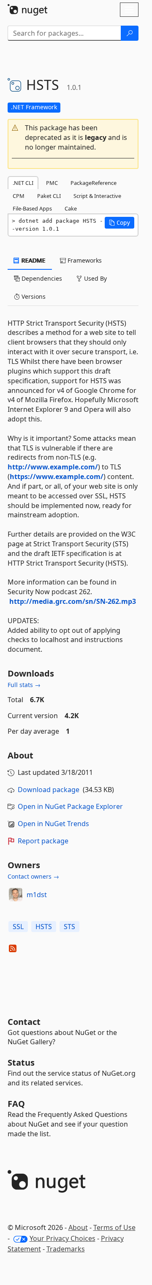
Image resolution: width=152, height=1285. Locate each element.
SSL (18, 926)
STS (69, 926)
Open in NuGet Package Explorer (70, 806)
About (78, 1227)
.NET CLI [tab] (23, 183)
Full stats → (24, 685)
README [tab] (33, 260)
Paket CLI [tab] (49, 196)
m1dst (37, 894)
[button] (73, 137)
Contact (24, 1021)
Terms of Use (114, 1227)
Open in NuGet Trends (53, 823)
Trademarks (65, 1248)
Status (21, 1062)
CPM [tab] (18, 196)
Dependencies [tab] (41, 278)
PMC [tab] (52, 183)
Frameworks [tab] (84, 260)
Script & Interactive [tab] (97, 196)
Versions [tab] (33, 296)
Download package (48, 789)
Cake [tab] (71, 208)
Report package (43, 840)
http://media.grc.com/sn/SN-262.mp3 (72, 601)
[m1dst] (15, 894)
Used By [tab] (94, 278)
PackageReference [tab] (94, 183)
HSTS (43, 926)
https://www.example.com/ (56, 476)
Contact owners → (33, 876)
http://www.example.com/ (53, 466)
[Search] (129, 33)
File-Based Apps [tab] (32, 208)
